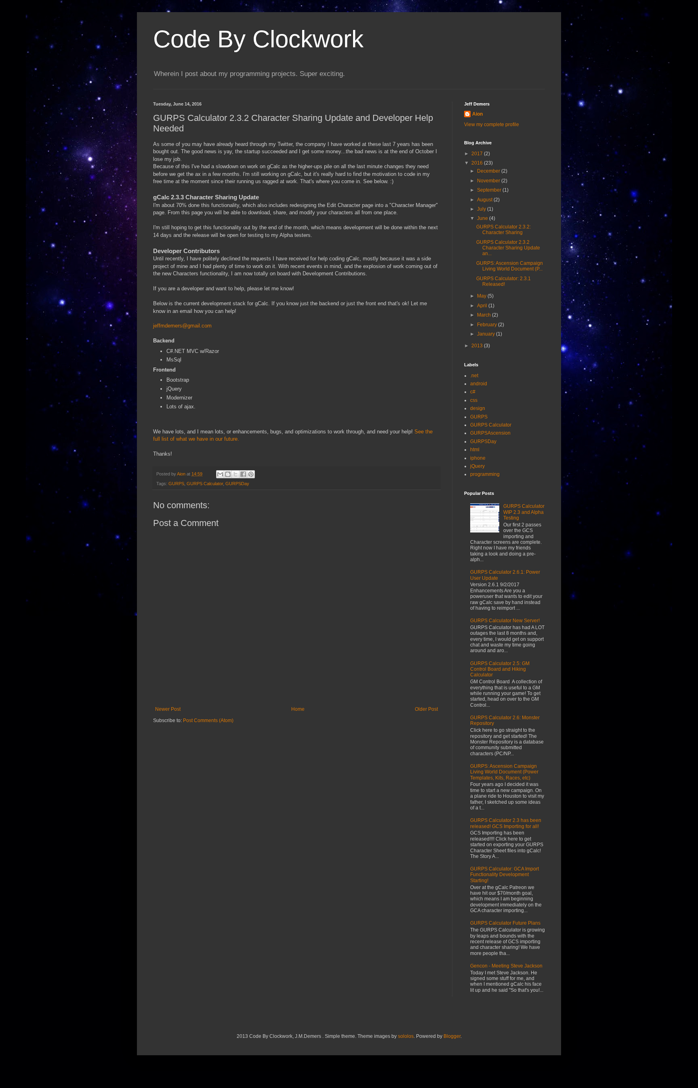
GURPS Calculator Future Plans (505, 923)
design (477, 408)
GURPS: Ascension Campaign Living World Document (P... (509, 266)
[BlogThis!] (228, 474)
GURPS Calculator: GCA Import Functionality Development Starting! (504, 874)
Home (298, 709)
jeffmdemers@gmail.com (182, 326)
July (482, 209)
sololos (406, 1036)
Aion (477, 114)
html (474, 449)
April (482, 305)
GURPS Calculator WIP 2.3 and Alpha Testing (524, 512)
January (486, 334)
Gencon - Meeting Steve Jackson (506, 966)
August (485, 200)
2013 (477, 346)
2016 (477, 163)
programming (485, 474)
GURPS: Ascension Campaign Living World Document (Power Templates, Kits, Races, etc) (504, 772)
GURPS (176, 483)
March (484, 315)
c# (472, 392)
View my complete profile (491, 124)
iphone (478, 458)
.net (474, 375)
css (473, 400)
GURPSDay (237, 483)
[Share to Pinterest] (251, 474)
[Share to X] (235, 474)
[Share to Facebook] (243, 474)
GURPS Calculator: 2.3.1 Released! (503, 281)
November (489, 181)
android (478, 384)
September (489, 190)
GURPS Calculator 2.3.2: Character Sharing (503, 229)
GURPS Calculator (205, 483)
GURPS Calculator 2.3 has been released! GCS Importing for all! (505, 823)
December (489, 171)
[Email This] (220, 474)
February (487, 324)
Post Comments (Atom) (208, 720)
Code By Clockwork (258, 39)
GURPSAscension (490, 433)
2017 (477, 153)
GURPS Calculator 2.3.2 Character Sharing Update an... (508, 248)
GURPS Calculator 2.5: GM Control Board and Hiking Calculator (500, 669)
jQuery (477, 466)
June (483, 218)
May (482, 296)
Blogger (452, 1036)
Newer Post (168, 709)
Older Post (426, 709)
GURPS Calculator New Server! (505, 620)
